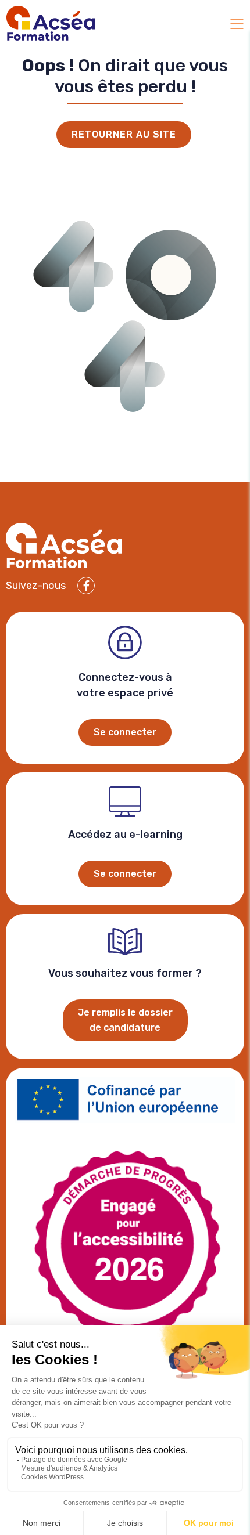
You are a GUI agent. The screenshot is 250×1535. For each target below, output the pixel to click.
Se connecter (125, 732)
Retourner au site (124, 134)
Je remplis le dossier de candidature (125, 1020)
